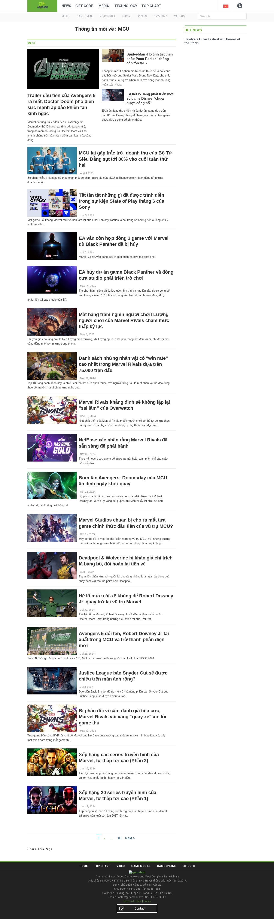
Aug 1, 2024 (87, 571)
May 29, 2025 (88, 286)
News (66, 6)
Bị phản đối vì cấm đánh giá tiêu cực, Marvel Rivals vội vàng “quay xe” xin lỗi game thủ (122, 716)
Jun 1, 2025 (87, 252)
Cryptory (160, 16)
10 (119, 838)
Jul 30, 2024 (87, 609)
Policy (147, 901)
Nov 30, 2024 (87, 454)
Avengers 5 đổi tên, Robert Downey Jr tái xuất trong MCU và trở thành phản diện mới (124, 639)
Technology (126, 6)
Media (103, 6)
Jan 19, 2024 (87, 768)
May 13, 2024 (88, 730)
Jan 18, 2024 (87, 806)
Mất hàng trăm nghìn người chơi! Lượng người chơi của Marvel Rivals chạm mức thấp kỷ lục (124, 320)
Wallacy (179, 16)
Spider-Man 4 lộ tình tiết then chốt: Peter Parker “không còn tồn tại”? (150, 58)
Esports (188, 866)
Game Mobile (140, 866)
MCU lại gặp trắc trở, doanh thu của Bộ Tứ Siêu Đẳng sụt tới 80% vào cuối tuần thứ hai (125, 159)
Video (120, 866)
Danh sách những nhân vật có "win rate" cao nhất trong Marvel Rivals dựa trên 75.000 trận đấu (123, 364)
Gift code (84, 6)
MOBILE (66, 16)
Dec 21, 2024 (88, 378)
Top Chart (151, 6)
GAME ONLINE (85, 16)
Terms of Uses (132, 901)
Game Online (166, 866)
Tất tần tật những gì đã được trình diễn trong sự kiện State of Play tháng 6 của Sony (121, 201)
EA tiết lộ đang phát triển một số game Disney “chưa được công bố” (150, 98)
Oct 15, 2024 (87, 534)
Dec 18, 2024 (88, 416)
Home (83, 866)
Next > (130, 838)
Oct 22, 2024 (87, 491)
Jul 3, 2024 (86, 686)
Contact (140, 908)
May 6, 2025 (87, 334)
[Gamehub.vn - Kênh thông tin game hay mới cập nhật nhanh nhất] (42, 5)
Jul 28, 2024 (87, 653)
